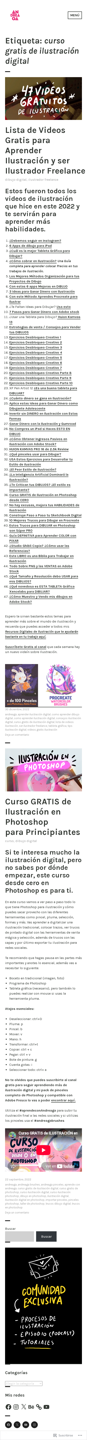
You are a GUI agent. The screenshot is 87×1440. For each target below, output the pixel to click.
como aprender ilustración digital (34, 718)
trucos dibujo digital (58, 1203)
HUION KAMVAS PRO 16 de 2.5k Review (39, 449)
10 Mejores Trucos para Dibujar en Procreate (44, 520)
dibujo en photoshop (33, 1196)
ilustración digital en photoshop (25, 1199)
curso (9, 841)
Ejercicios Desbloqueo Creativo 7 (35, 368)
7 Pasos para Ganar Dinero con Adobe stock (44, 312)
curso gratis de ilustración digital (34, 722)
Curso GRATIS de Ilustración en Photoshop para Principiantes (42, 816)
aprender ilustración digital (34, 714)
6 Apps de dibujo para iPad (30, 246)
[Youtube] (25, 1424)
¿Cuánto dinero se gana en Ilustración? (40, 398)
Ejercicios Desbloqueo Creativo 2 (35, 342)
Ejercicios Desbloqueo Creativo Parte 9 (40, 378)
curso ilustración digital (34, 1192)
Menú (74, 15)
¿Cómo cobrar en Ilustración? (33, 261)
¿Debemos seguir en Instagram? (35, 241)
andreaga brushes (29, 1184)
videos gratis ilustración (42, 729)
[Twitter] (17, 1424)
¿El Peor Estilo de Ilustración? (32, 469)
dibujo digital (16, 180)
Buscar (10, 1229)
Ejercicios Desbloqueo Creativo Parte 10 (41, 383)
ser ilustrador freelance (33, 725)
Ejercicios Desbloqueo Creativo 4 (35, 352)
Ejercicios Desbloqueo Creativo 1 (35, 337)
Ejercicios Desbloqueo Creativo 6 (35, 363)
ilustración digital (58, 1196)
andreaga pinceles (52, 1184)
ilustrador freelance (43, 180)
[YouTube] (46, 1407)
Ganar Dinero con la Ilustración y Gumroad (42, 424)
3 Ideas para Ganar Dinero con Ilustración (42, 291)
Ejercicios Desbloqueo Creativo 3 (35, 347)
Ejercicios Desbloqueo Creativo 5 (35, 358)
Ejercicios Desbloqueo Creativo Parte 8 (40, 373)
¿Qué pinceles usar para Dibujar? (35, 454)
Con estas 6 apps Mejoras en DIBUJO (38, 286)
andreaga (11, 714)
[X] (23, 1407)
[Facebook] (8, 1407)
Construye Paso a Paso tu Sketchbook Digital (45, 515)
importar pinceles (56, 1199)
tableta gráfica (57, 725)
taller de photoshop (32, 1203)
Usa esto (64, 307)
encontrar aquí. (63, 1100)
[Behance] (31, 1407)
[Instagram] (16, 1407)
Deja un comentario (17, 734)
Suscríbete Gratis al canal (25, 647)
